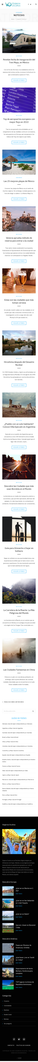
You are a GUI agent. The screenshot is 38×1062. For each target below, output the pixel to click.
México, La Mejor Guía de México (11, 784)
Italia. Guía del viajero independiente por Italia (15, 770)
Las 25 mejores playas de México (19, 181)
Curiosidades (7, 1005)
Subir (19, 1058)
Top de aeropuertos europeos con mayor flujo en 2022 (19, 120)
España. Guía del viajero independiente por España (16, 755)
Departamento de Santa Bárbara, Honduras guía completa (24, 971)
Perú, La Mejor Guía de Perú (9, 795)
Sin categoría (8, 1023)
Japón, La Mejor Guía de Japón (10, 775)
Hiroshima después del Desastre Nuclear (19, 363)
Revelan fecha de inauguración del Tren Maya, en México (19, 61)
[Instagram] (24, 1039)
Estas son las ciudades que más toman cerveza (19, 301)
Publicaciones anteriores (14, 702)
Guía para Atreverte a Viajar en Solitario (19, 549)
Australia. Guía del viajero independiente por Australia (17, 732)
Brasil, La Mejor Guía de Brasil (10, 737)
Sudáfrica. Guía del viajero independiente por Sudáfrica (17, 804)
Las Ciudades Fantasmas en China (19, 669)
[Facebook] (14, 1039)
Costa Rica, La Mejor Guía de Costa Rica (13, 750)
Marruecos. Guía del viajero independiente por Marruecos (18, 779)
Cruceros (19, 177)
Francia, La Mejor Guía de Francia (11, 766)
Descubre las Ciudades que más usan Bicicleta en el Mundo (19, 487)
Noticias (19, 56)
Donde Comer (8, 1015)
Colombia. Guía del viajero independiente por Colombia (17, 746)
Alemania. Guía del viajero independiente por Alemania (17, 724)
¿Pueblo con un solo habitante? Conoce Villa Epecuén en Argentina (19, 425)
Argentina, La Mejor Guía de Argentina (12, 728)
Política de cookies (23, 1045)
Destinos (19, 893)
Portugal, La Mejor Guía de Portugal (11, 799)
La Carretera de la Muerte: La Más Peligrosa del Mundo (19, 611)
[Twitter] (19, 1039)
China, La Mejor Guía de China (10, 741)
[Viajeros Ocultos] (12, 4)
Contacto (11, 1045)
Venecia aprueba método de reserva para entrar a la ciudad (19, 239)
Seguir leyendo (19, 80)
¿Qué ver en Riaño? (22, 914)
